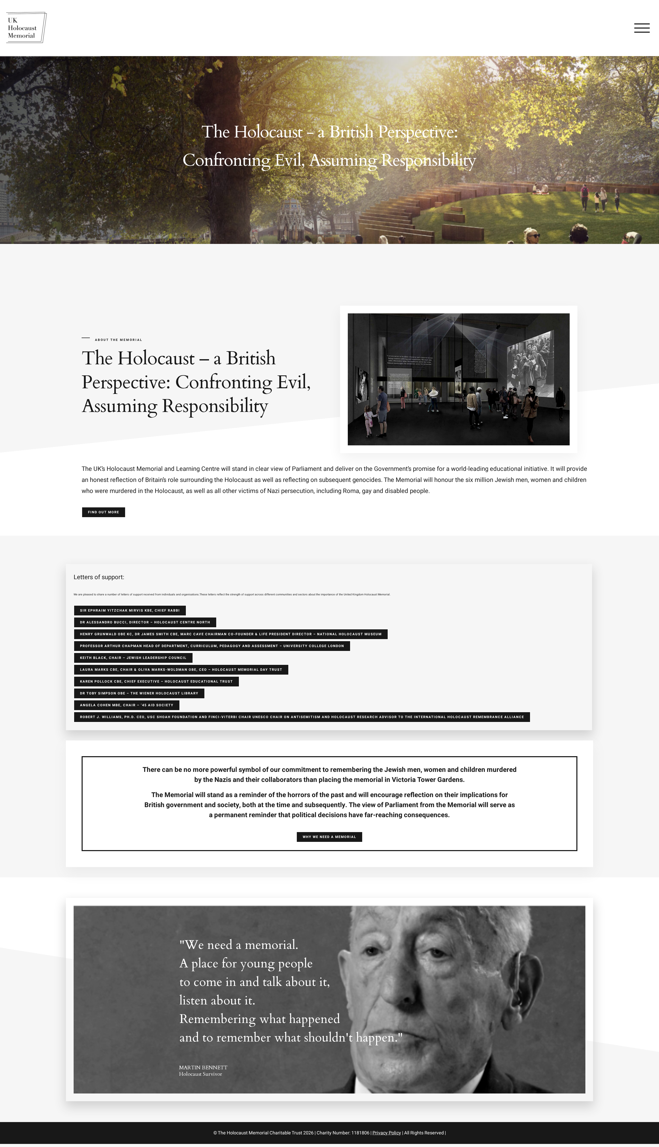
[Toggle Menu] (642, 28)
